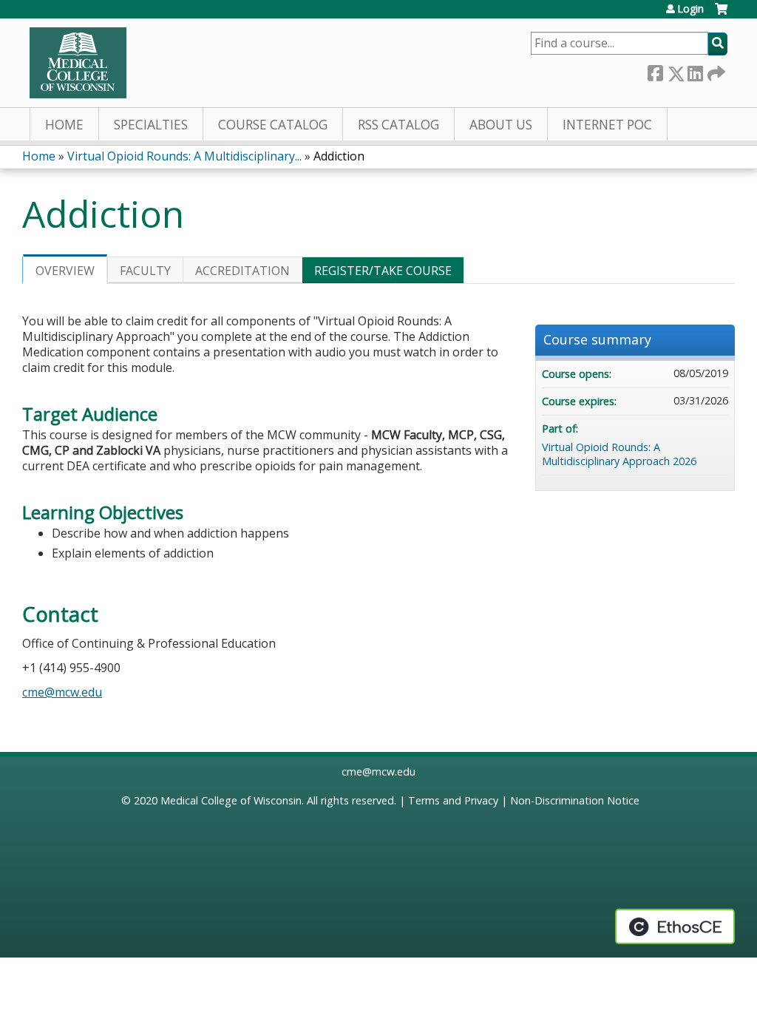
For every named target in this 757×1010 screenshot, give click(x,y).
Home (64, 124)
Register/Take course (383, 270)
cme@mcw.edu (62, 692)
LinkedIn (695, 70)
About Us (500, 124)
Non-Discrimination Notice (574, 800)
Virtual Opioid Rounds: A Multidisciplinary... (184, 156)
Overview (65, 270)
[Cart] (721, 14)
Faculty (145, 270)
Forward (714, 70)
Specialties (151, 124)
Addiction (338, 156)
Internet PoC (607, 124)
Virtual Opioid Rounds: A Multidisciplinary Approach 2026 (619, 454)
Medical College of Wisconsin (231, 800)
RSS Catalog (398, 124)
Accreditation (242, 270)
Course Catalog (272, 124)
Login (690, 9)
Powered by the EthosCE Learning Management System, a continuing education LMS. (675, 926)
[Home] (78, 62)
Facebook (655, 70)
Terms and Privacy (453, 800)
